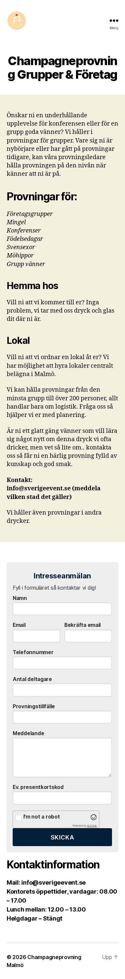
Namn (20, 598)
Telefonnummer (33, 652)
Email (19, 625)
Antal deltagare (32, 679)
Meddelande (28, 733)
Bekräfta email (82, 625)
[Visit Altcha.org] (94, 817)
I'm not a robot (41, 817)
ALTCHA (92, 825)
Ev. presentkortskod (38, 787)
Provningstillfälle (34, 706)
